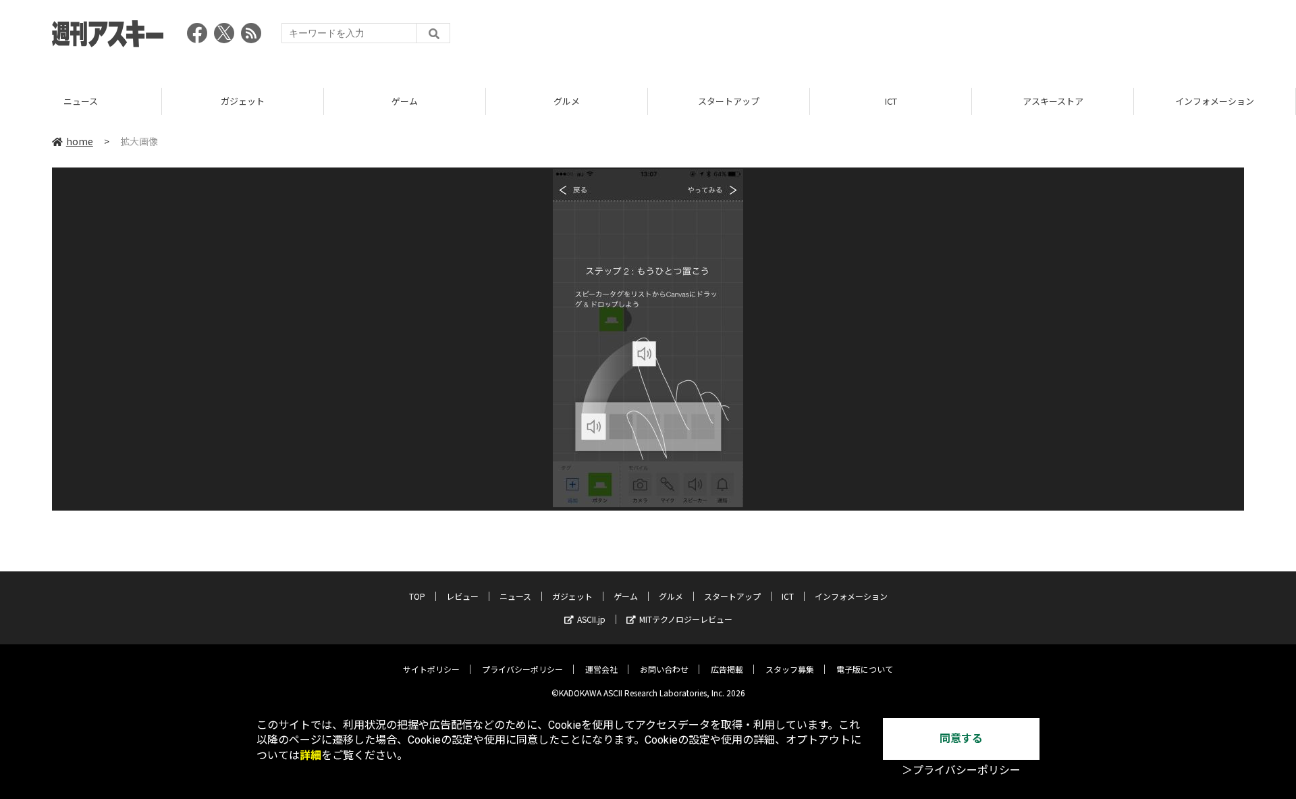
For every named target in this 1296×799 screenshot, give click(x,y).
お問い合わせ (664, 669)
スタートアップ (728, 101)
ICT (891, 101)
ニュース (80, 101)
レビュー (462, 596)
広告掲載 (727, 669)
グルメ (567, 101)
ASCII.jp (591, 619)
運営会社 (601, 669)
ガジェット (243, 101)
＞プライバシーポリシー (961, 770)
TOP (417, 596)
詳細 (310, 755)
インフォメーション (1214, 101)
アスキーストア (1053, 101)
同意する (961, 738)
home (79, 141)
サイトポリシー (431, 669)
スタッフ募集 (789, 669)
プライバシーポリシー (522, 669)
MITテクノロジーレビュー (685, 619)
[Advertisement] (998, 37)
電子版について (864, 669)
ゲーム (405, 101)
